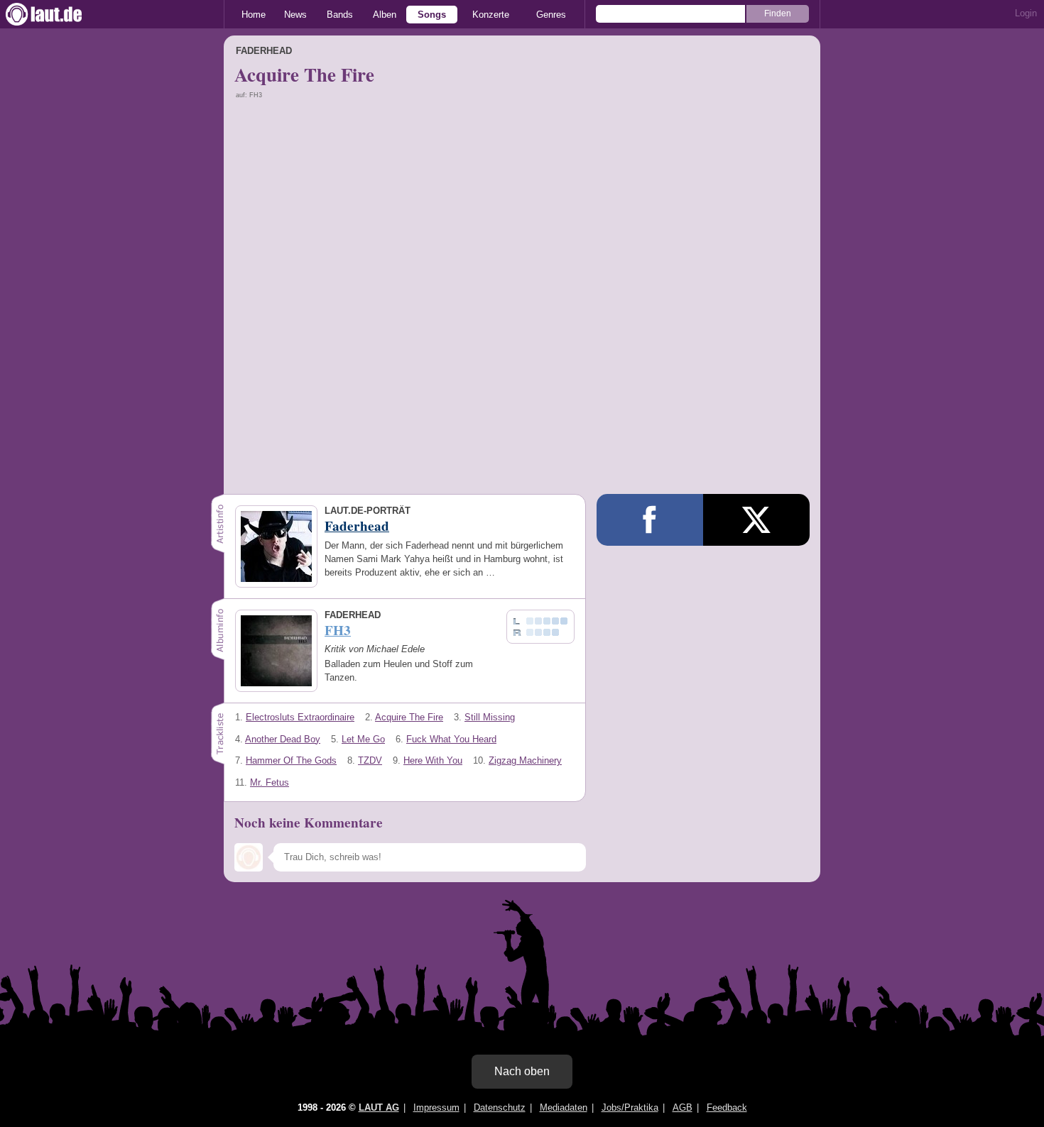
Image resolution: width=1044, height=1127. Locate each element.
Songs (432, 14)
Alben (384, 14)
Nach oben (522, 1071)
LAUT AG (379, 1107)
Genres (551, 14)
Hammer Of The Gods (291, 760)
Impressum (436, 1107)
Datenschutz (500, 1107)
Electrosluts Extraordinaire (300, 717)
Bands (340, 14)
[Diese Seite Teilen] (650, 520)
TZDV (370, 760)
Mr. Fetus (269, 782)
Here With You (432, 760)
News (295, 14)
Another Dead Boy (282, 739)
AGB (682, 1107)
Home (253, 14)
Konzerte (490, 14)
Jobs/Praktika (630, 1107)
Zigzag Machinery (525, 760)
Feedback (727, 1107)
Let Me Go (363, 739)
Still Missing (489, 717)
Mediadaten (563, 1107)
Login (1026, 13)
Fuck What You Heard (451, 739)
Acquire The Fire (409, 717)
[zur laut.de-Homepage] (57, 14)
